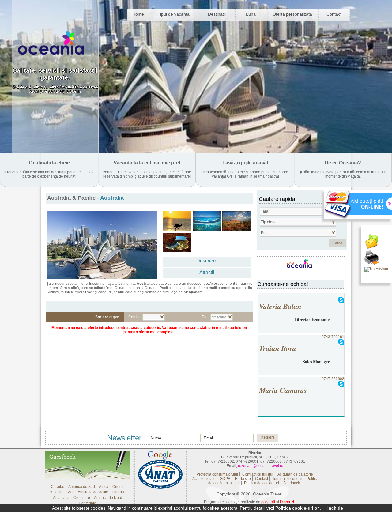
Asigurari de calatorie (295, 474)
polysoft (268, 501)
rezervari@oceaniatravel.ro (260, 466)
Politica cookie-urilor (297, 508)
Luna (251, 14)
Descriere (206, 260)
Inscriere (267, 437)
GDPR (225, 478)
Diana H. (287, 501)
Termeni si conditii (287, 478)
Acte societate (204, 478)
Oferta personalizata (292, 14)
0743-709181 (301, 350)
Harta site (243, 478)
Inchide (335, 508)
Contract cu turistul (257, 474)
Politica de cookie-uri (261, 483)
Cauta (337, 243)
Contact (333, 14)
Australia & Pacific (71, 198)
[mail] (376, 242)
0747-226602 (301, 386)
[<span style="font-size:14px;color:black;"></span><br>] (177, 221)
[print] (376, 258)
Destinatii (217, 14)
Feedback (291, 483)
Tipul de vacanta (174, 14)
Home (138, 14)
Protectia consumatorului (217, 474)
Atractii (206, 272)
